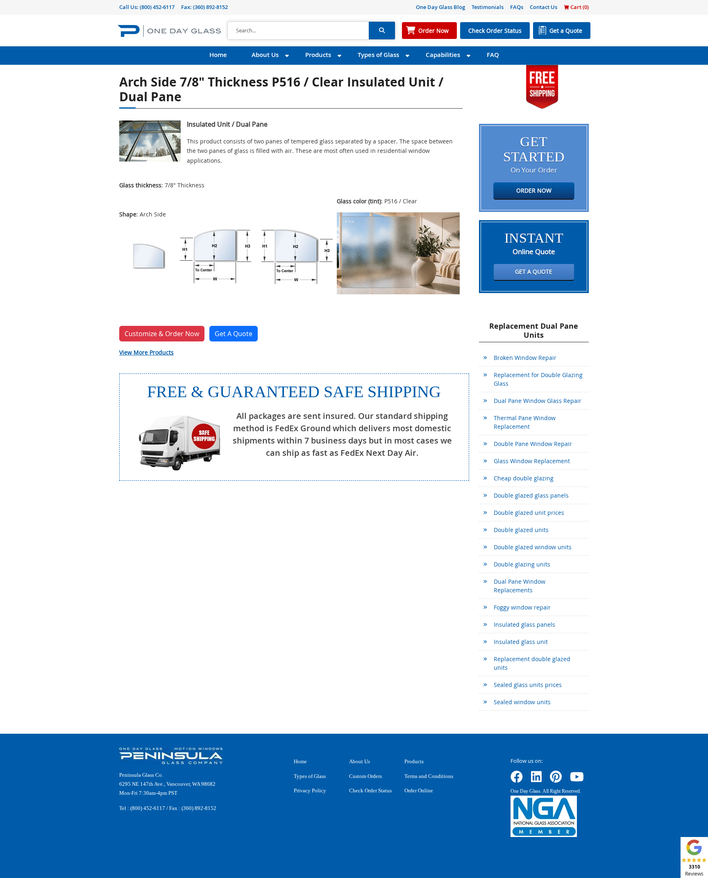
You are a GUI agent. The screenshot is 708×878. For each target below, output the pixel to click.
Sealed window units (522, 702)
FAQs (516, 7)
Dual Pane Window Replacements (519, 586)
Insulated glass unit (521, 642)
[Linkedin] (536, 779)
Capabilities (443, 54)
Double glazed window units (533, 547)
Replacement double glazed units (532, 663)
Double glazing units (522, 564)
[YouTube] (577, 779)
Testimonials (488, 7)
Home (218, 54)
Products (318, 54)
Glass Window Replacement (532, 461)
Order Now (433, 30)
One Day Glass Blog (440, 7)
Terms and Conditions (428, 776)
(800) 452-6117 (157, 7)
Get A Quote (233, 333)
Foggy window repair (522, 607)
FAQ (493, 54)
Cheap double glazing (524, 478)
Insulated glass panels (524, 624)
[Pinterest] (556, 779)
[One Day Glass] (169, 30)
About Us (265, 54)
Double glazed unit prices (529, 512)
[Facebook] (517, 779)
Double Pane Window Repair (533, 444)
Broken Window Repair (525, 358)
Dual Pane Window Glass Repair (537, 401)
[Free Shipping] (542, 86)
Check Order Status (495, 30)
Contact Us (543, 7)
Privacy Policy (310, 790)
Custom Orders (365, 776)
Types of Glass (378, 54)
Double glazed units (521, 530)
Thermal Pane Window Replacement (525, 422)
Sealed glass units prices (528, 685)
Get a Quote (565, 30)
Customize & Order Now (162, 333)
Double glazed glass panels (531, 495)
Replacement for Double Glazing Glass (538, 379)
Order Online (418, 790)
